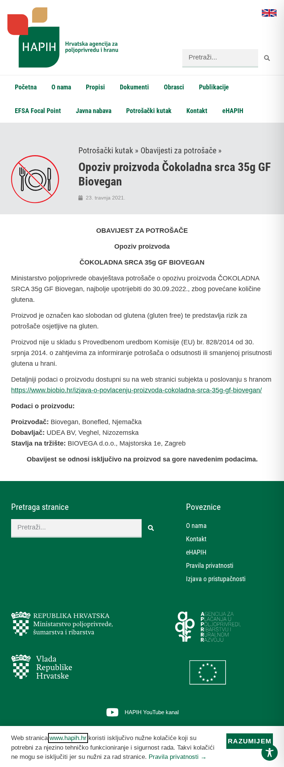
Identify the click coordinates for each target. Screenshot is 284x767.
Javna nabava (93, 111)
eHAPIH (232, 111)
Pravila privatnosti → (178, 756)
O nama (61, 87)
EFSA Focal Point (38, 111)
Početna (26, 87)
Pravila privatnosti (209, 565)
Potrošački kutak (149, 111)
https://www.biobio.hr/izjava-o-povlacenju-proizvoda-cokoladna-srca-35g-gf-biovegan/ (136, 390)
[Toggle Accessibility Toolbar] (269, 752)
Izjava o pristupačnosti (216, 579)
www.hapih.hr (68, 738)
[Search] (267, 58)
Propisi (95, 87)
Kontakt (196, 111)
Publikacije (214, 87)
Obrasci (174, 87)
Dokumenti (134, 87)
